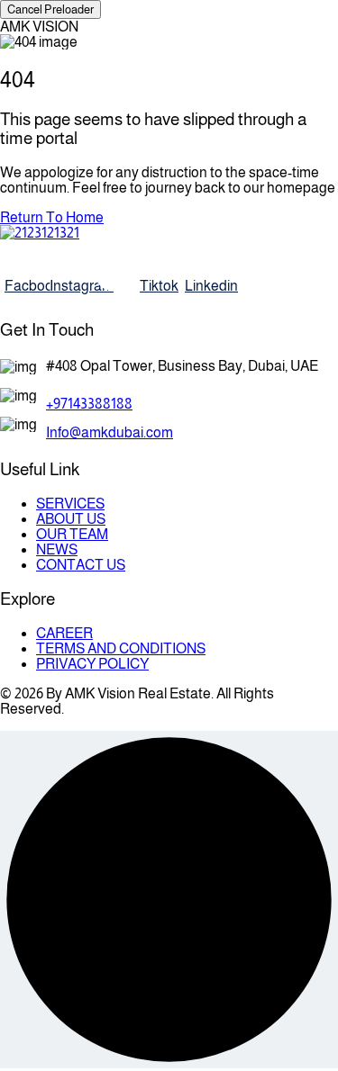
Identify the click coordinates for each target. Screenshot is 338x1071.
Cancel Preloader (50, 9)
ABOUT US (70, 518)
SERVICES (70, 503)
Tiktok (158, 285)
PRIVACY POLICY (92, 663)
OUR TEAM (72, 534)
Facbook (23, 285)
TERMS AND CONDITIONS (121, 648)
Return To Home (52, 217)
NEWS (57, 549)
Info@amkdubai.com (109, 432)
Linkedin (203, 285)
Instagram (68, 285)
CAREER (64, 633)
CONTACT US (80, 564)
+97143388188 (89, 403)
